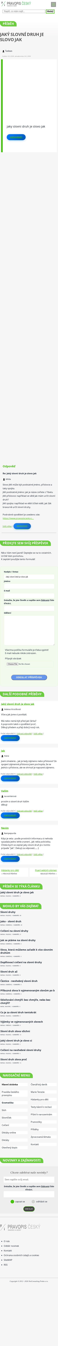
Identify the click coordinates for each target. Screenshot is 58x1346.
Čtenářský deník (39, 1084)
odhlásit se (41, 1201)
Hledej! (50, 11)
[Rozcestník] (53, 4)
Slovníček (6, 1117)
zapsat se (20, 1201)
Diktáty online (9, 1132)
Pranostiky (36, 1121)
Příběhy (35, 1129)
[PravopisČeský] (16, 6)
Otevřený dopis (9, 1147)
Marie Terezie (38, 1092)
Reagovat (22, 526)
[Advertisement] (29, 88)
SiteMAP (8, 1259)
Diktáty (5, 1140)
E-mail (7, 590)
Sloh (4, 1110)
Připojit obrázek (13, 658)
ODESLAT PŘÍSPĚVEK (29, 677)
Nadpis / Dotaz (11, 571)
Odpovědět (16, 137)
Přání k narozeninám (41, 1114)
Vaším (4, 791)
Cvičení (5, 1125)
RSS (6, 1264)
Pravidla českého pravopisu (10, 1094)
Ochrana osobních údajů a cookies (21, 1255)
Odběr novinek (11, 1245)
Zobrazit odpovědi (24, 733)
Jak (3, 750)
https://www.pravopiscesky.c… (18, 518)
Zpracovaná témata (41, 1136)
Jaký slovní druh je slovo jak (17, 704)
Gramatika (7, 1102)
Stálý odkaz (7, 526)
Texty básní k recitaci (41, 1106)
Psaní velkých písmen (46, 870)
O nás (7, 1241)
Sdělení (7, 612)
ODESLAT (29, 1209)
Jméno (7, 581)
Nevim (5, 828)
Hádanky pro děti (10, 870)
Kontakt (35, 1144)
